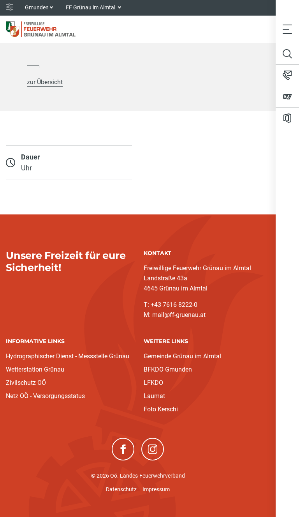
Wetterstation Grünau (35, 369)
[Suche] (287, 53)
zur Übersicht (45, 82)
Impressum (156, 489)
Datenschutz (121, 489)
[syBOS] (287, 96)
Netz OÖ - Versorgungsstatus (45, 396)
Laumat (154, 396)
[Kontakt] (287, 75)
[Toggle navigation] (287, 29)
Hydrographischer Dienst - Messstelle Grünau (67, 356)
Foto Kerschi (161, 409)
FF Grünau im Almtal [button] (91, 7)
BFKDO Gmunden (168, 369)
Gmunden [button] (37, 7)
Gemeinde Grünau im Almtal (182, 356)
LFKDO (153, 382)
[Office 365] (287, 118)
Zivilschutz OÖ (26, 382)
